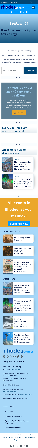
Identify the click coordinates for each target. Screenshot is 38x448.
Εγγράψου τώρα (19, 113)
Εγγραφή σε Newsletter (13, 416)
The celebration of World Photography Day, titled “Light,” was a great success (23, 182)
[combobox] (12, 70)
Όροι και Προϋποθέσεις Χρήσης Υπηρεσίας (17, 422)
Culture (17, 176)
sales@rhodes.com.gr (25, 394)
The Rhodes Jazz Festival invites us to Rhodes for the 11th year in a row (22, 338)
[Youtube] (20, 12)
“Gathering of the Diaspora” (22, 239)
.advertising (30, 437)
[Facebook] (11, 12)
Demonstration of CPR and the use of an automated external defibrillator (22, 267)
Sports (17, 159)
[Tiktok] (24, 12)
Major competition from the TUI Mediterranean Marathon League (22, 165)
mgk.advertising (15, 369)
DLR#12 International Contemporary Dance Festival (20, 322)
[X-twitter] (17, 12)
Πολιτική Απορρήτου (13, 427)
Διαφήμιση (9, 412)
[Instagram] (14, 12)
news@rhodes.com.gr (9, 391)
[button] (33, 7)
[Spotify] (27, 12)
